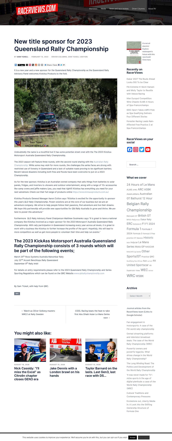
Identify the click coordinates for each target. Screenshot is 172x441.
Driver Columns (138, 9)
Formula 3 (137, 233)
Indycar (134, 242)
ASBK (147, 189)
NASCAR (149, 247)
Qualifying (130, 261)
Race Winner (138, 261)
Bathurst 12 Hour (141, 198)
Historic (148, 237)
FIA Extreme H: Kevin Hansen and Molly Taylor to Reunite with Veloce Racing (140, 90)
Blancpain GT (132, 216)
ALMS (129, 189)
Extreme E (137, 224)
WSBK (140, 276)
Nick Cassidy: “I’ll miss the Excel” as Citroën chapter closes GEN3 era (27, 373)
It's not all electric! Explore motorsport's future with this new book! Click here (148, 51)
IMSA (128, 242)
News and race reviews (119, 9)
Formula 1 (134, 229)
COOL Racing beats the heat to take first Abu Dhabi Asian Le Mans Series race (92, 314)
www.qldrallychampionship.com (89, 273)
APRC (135, 190)
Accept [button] (132, 437)
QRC (17, 294)
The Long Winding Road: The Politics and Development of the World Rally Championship (141, 366)
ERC (129, 223)
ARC (141, 189)
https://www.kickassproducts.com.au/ (91, 192)
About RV (152, 9)
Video (138, 270)
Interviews (93, 9)
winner (150, 270)
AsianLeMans (133, 194)
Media (103, 9)
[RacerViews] (36, 8)
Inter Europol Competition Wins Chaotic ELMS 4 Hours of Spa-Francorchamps (140, 101)
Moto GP (140, 246)
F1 (143, 223)
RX (154, 260)
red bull (149, 261)
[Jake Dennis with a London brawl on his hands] (65, 350)
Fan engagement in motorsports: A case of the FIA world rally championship (140, 325)
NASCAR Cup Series (134, 252)
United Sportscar (138, 265)
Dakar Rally (146, 219)
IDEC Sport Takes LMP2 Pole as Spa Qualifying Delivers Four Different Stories (140, 113)
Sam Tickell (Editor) (78, 57)
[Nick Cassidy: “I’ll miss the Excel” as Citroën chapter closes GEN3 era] (30, 350)
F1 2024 (150, 223)
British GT (144, 215)
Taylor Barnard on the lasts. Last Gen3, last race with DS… (101, 371)
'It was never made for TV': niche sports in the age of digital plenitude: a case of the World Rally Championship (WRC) (141, 382)
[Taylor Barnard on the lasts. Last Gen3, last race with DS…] (101, 350)
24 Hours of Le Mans (141, 184)
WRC (131, 275)
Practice (145, 256)
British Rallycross (133, 220)
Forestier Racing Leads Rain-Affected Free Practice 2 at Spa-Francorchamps (140, 124)
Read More (144, 437)
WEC (144, 270)
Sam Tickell (22, 57)
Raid (145, 261)
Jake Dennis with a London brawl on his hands (64, 371)
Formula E (147, 234)
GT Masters (138, 238)
